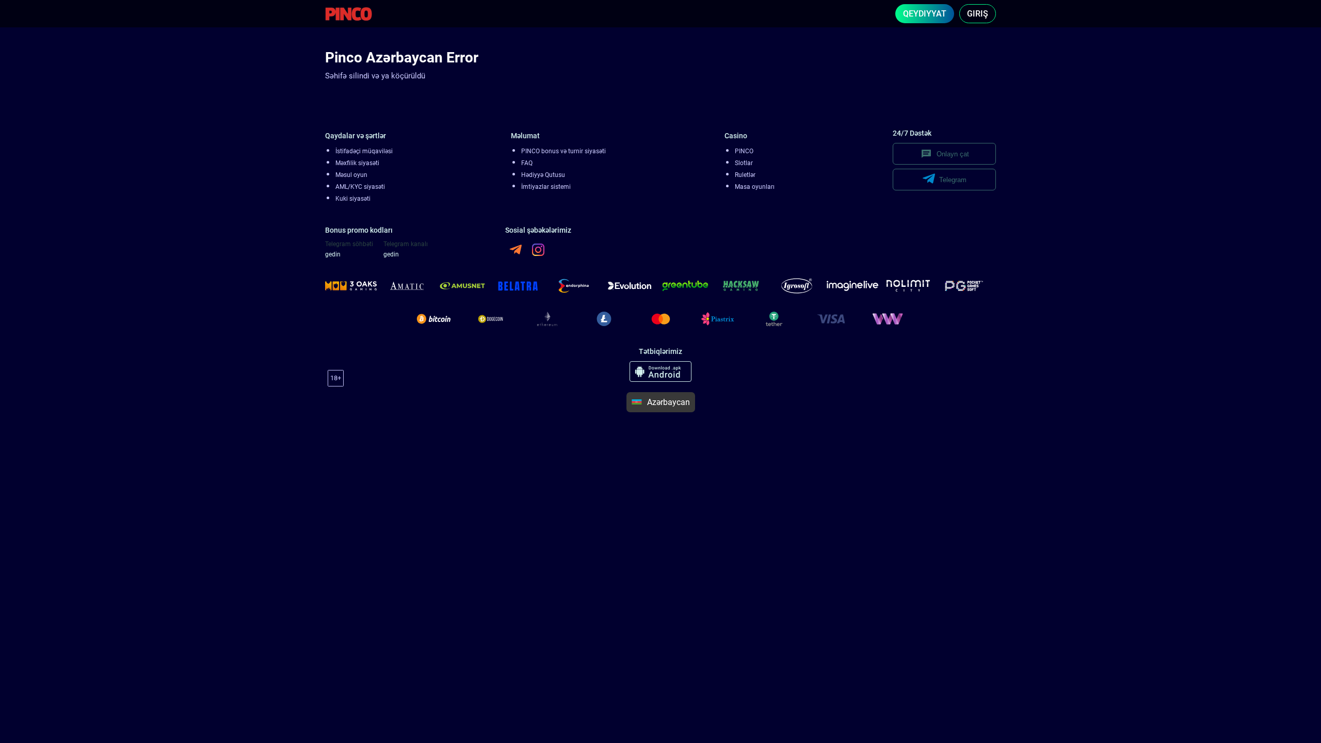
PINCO (744, 151)
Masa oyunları (755, 186)
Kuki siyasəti (352, 198)
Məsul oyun (351, 175)
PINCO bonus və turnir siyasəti (563, 151)
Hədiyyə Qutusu (543, 175)
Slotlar (744, 163)
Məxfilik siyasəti (357, 163)
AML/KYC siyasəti (360, 186)
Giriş (977, 14)
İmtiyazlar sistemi (546, 186)
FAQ (527, 163)
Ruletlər (745, 175)
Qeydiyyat (924, 14)
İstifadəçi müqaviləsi (364, 151)
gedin (333, 254)
